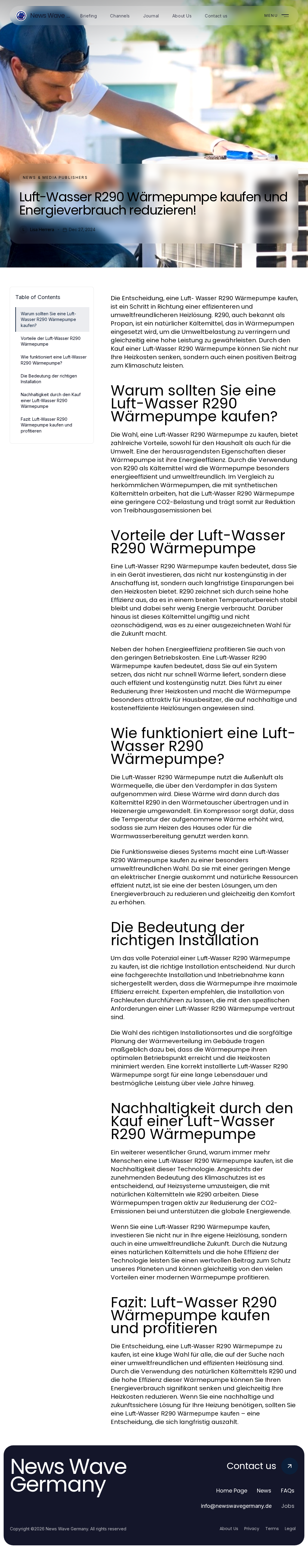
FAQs (287, 1490)
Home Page (231, 1490)
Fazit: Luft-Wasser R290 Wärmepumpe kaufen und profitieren (46, 425)
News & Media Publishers (55, 177)
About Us (229, 1529)
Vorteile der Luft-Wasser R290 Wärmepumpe (51, 341)
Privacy (251, 1529)
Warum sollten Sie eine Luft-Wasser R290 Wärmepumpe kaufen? (48, 319)
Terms (272, 1529)
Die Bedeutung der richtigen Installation (49, 378)
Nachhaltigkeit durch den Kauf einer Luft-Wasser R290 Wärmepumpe (51, 400)
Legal (290, 1529)
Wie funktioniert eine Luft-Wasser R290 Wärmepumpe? (54, 359)
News (264, 1490)
